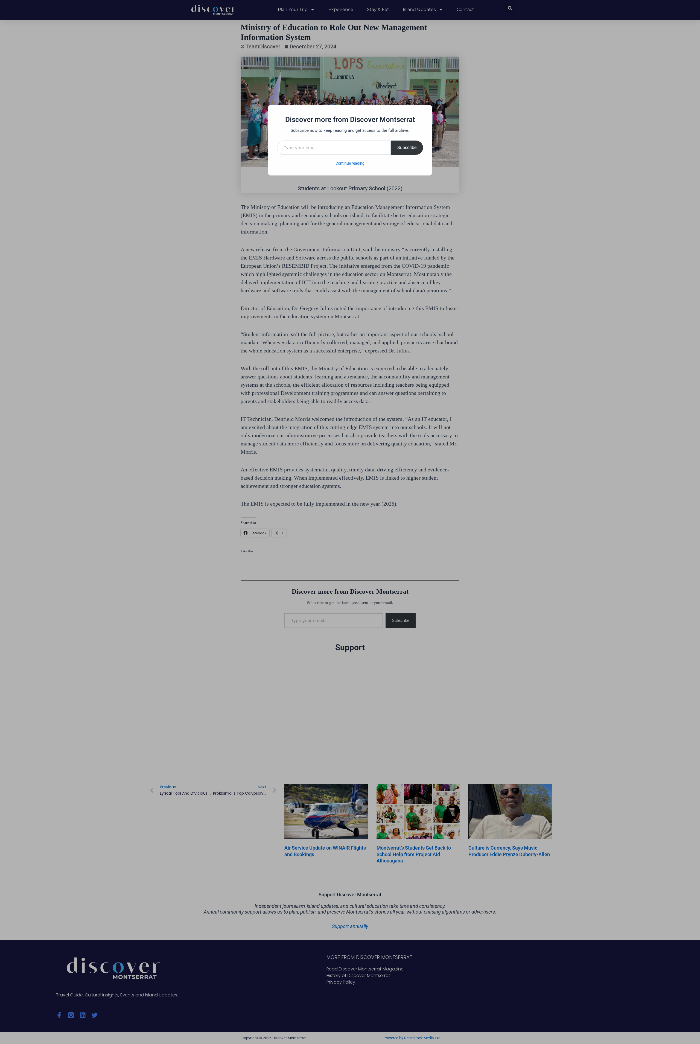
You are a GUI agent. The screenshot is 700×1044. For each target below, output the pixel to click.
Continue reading (350, 163)
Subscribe (406, 147)
